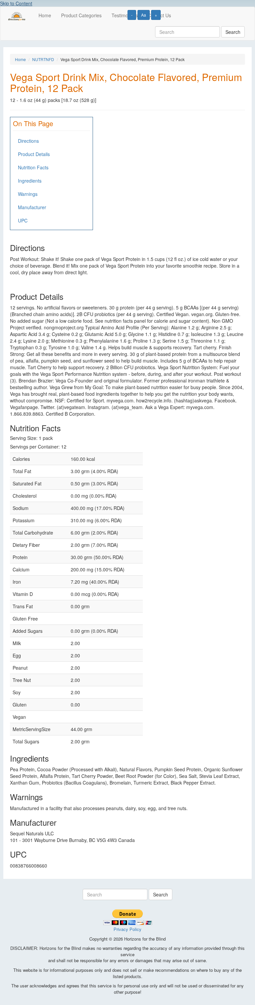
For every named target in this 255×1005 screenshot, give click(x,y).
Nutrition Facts (33, 167)
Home (45, 15)
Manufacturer (32, 207)
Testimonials (125, 15)
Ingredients (30, 180)
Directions (28, 140)
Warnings (28, 194)
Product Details (34, 154)
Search (232, 32)
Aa (143, 15)
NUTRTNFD (43, 59)
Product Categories (81, 15)
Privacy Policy (127, 929)
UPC (23, 220)
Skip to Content (16, 3)
